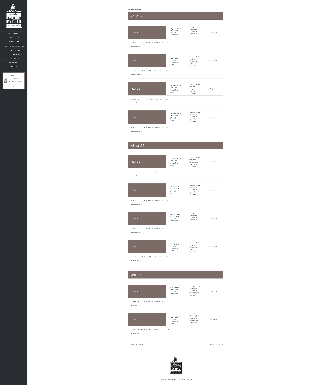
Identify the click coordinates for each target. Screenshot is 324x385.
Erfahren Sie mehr (136, 46)
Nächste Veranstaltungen (215, 344)
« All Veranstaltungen (135, 9)
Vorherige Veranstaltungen (136, 344)
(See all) (172, 36)
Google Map (213, 32)
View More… (13, 87)
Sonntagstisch (15, 78)
